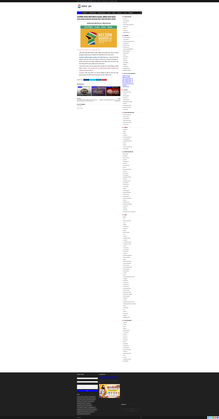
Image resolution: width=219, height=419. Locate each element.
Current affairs (126, 39)
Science (124, 54)
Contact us (99, 1)
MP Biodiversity (126, 161)
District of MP (125, 153)
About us (94, 1)
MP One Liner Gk (126, 47)
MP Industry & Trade (126, 180)
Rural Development (126, 51)
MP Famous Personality (127, 122)
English (124, 259)
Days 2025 (80, 87)
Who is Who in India (83, 1)
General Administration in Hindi (128, 41)
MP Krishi (124, 188)
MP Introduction (126, 184)
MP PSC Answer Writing (127, 198)
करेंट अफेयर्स (90, 1)
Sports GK (125, 58)
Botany (124, 133)
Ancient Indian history (127, 92)
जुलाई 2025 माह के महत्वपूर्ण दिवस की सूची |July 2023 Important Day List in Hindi (97, 92)
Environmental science (127, 137)
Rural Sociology (126, 53)
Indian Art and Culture (127, 292)
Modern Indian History (127, 107)
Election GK (125, 337)
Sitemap (115, 1)
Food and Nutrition (126, 139)
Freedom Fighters (126, 118)
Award (124, 222)
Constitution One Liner (127, 242)
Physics (124, 142)
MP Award (125, 159)
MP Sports (125, 207)
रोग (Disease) (125, 66)
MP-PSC (119, 12)
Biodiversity (125, 129)
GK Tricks (124, 272)
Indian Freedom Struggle (127, 101)
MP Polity (124, 200)
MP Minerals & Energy (127, 192)
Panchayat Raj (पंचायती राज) (128, 49)
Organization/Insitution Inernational (129, 303)
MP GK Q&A (125, 155)
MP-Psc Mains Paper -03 (128, 81)
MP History (125, 103)
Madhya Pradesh (126, 77)
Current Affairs (101, 12)
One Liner (125, 299)
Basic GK (124, 224)
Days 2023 (125, 334)
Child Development (126, 37)
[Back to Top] (141, 417)
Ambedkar (125, 322)
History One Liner (126, 99)
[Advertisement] (121, 6)
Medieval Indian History (127, 105)
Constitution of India (127, 243)
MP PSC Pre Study (126, 75)
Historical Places (126, 95)
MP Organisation (126, 196)
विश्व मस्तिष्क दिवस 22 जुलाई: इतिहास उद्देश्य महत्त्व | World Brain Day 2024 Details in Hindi (113, 92)
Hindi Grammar (126, 43)
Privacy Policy (106, 1)
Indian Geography (126, 296)
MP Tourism (125, 209)
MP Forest (125, 171)
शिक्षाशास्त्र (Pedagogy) (127, 70)
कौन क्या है (84, 12)
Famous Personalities (127, 114)
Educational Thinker (126, 257)
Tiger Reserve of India (127, 359)
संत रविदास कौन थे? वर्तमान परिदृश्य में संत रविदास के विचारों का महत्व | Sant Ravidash (108, 377)
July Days (94, 20)
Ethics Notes (125, 339)
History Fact (125, 97)
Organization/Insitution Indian (128, 301)
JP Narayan (125, 351)
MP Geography (125, 175)
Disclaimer (111, 1)
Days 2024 (90, 20)
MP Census (125, 163)
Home (78, 1)
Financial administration (127, 267)
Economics (125, 253)
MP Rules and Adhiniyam (127, 204)
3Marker (124, 216)
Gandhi (124, 274)
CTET (125, 12)
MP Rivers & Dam (126, 202)
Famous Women (126, 116)
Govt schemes (126, 282)
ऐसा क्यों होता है (125, 62)
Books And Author (126, 232)
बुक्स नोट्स (131, 12)
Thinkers (124, 28)
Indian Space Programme (127, 140)
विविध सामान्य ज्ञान (126, 32)
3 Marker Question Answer (128, 83)
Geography (125, 278)
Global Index (125, 280)
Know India (125, 22)
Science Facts (125, 56)
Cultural (124, 93)
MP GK (114, 12)
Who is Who (125, 30)
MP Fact (124, 167)
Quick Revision (92, 12)
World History (125, 109)
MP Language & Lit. (126, 190)
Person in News (126, 124)
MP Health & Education (127, 177)
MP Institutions (126, 182)
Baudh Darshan (126, 226)
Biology (124, 131)
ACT (124, 218)
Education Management (127, 255)
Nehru (124, 355)
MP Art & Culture (126, 157)
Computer (125, 240)
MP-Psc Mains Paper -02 (128, 79)
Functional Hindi (126, 270)
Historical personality (127, 120)
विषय (109, 12)
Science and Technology (127, 146)
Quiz (124, 309)
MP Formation (125, 173)
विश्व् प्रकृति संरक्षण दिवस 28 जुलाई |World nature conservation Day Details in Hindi (83, 92)
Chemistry (125, 135)
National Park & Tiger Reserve (128, 24)
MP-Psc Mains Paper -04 (128, 82)
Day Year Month (126, 249)
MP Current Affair (126, 45)
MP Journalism (125, 186)
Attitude (124, 324)
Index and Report (126, 20)
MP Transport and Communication (129, 211)
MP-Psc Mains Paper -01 (128, 78)
